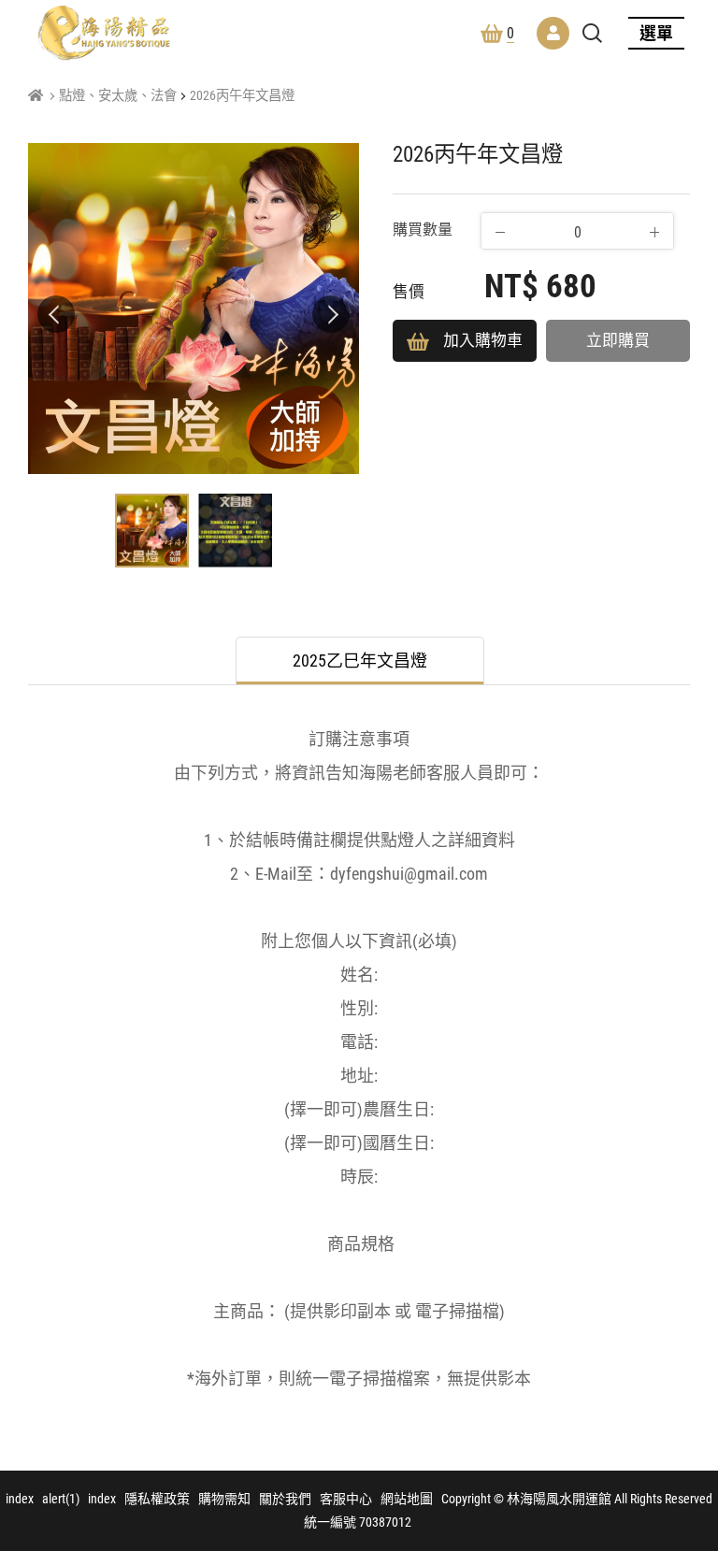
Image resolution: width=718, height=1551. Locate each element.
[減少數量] (500, 232)
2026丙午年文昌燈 (242, 96)
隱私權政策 (157, 1498)
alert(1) (60, 1498)
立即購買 (618, 340)
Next (331, 314)
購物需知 (224, 1498)
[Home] (35, 96)
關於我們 (285, 1498)
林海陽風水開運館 (104, 33)
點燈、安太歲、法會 (118, 96)
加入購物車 (483, 340)
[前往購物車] (685, 1381)
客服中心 (346, 1498)
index (20, 1498)
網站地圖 (407, 1498)
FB (685, 1425)
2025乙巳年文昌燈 (360, 660)
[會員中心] (553, 33)
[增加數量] (654, 232)
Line (685, 1470)
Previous (56, 314)
